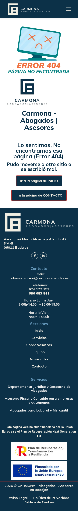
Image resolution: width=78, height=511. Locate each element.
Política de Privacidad (51, 498)
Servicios (39, 338)
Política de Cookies (39, 502)
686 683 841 (39, 293)
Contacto (39, 366)
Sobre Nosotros (39, 345)
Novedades (39, 359)
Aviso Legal (18, 498)
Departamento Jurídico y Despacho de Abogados (39, 388)
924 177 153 (39, 289)
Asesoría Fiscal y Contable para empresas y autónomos (39, 400)
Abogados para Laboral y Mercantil (39, 410)
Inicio (39, 330)
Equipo (39, 352)
